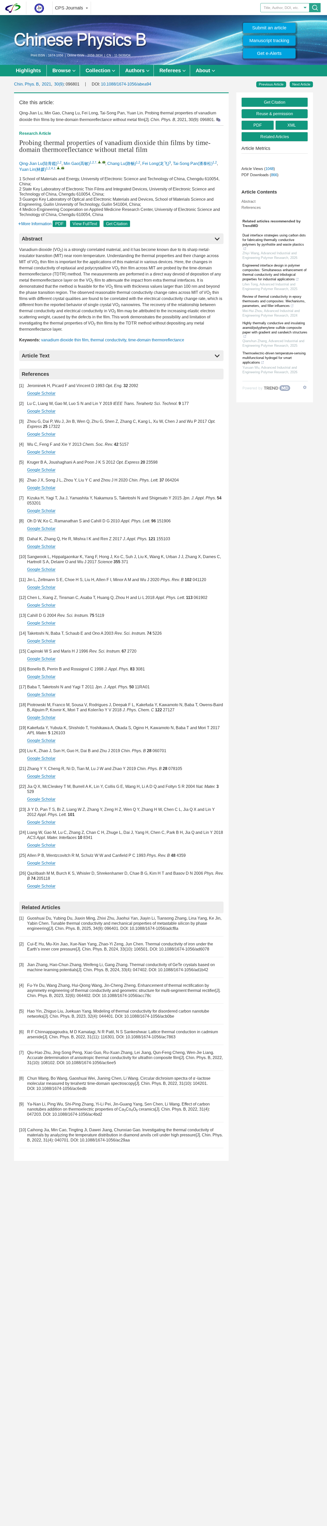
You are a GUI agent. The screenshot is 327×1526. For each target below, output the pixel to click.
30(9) (59, 84)
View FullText (85, 224)
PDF (59, 224)
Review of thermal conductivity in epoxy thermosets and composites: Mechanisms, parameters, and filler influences (274, 301)
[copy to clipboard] (218, 119)
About (203, 70)
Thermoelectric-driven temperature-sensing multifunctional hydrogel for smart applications (274, 357)
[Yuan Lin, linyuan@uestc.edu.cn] (58, 167)
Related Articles (274, 137)
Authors (135, 70)
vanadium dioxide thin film (64, 340)
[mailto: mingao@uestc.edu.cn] (103, 162)
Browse (61, 70)
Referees (170, 70)
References (251, 207)
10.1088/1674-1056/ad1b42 (183, 970)
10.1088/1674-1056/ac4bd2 (77, 1114)
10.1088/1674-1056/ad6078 (184, 949)
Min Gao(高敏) (77, 163)
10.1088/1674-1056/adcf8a (154, 928)
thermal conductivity (108, 340)
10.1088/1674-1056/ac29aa (105, 1140)
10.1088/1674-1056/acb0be (149, 1016)
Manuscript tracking (269, 40)
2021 (46, 84)
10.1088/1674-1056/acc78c (126, 995)
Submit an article (269, 27)
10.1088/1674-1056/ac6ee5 (91, 1063)
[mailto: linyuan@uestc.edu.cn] (62, 167)
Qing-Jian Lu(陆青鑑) (38, 163)
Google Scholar (41, 393)
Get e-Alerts (269, 53)
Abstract (248, 201)
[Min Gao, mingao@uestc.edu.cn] (99, 162)
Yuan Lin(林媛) (32, 169)
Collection (98, 70)
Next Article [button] (301, 84)
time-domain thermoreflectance (156, 340)
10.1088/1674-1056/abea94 (126, 84)
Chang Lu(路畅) (121, 163)
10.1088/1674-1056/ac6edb (61, 1088)
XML (291, 125)
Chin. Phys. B (26, 84)
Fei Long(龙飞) (155, 163)
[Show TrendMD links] (305, 387)
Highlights (28, 70)
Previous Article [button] (271, 84)
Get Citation (116, 224)
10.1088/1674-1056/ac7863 (150, 1037)
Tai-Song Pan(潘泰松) (193, 163)
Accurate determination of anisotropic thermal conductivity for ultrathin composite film (103, 1057)
